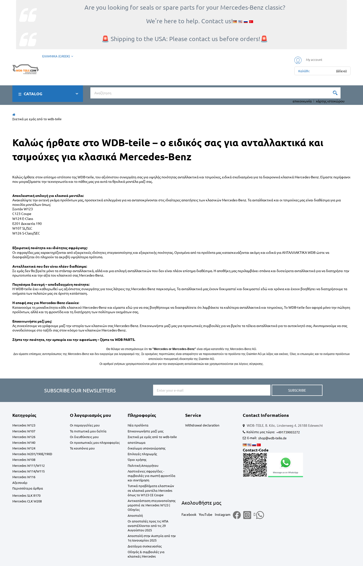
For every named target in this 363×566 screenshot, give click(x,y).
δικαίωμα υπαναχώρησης (146, 448)
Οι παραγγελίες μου (85, 425)
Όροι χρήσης (137, 459)
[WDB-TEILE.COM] (25, 68)
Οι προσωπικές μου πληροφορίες (95, 442)
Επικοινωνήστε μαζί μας (145, 431)
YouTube (205, 514)
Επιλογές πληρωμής (142, 454)
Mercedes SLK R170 (26, 495)
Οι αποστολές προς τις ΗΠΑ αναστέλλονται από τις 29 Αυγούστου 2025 (148, 525)
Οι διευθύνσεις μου (84, 437)
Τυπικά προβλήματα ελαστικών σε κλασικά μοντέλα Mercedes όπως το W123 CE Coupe (151, 490)
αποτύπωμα (136, 442)
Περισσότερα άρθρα (27, 488)
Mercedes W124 (23, 448)
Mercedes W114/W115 (28, 471)
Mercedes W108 (23, 459)
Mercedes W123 (23, 425)
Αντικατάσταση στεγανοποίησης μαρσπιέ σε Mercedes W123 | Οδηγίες (152, 505)
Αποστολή (135, 515)
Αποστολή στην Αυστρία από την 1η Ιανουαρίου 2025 (152, 538)
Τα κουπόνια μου (82, 448)
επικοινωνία (302, 101)
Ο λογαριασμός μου (90, 415)
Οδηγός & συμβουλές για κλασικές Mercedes (146, 554)
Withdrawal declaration (202, 425)
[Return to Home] (13, 114)
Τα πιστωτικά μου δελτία (88, 431)
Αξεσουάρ (19, 482)
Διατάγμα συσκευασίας (145, 546)
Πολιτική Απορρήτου (143, 465)
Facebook (189, 514)
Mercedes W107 (23, 431)
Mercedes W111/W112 (28, 465)
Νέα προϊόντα (138, 425)
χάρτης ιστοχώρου (330, 101)
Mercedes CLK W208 (27, 501)
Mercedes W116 (23, 477)
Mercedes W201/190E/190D (32, 454)
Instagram (222, 514)
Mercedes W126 (23, 437)
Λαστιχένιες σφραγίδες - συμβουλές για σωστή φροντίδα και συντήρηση (151, 475)
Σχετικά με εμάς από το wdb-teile (152, 437)
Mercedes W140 (23, 442)
